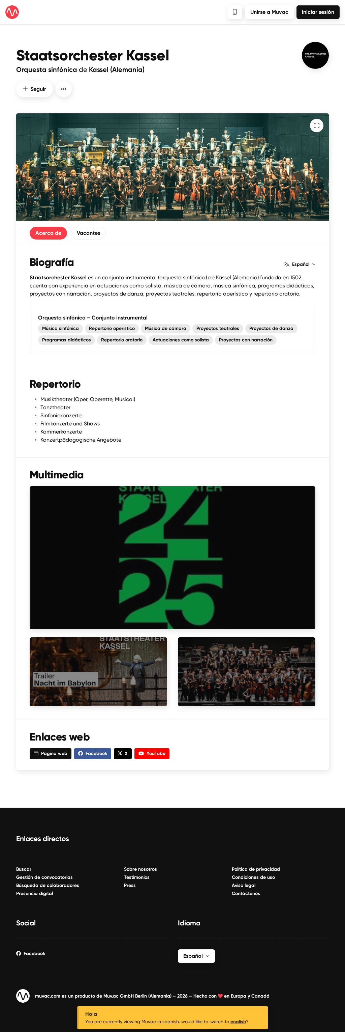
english (238, 1022)
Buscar (23, 869)
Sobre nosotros (140, 869)
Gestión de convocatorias (44, 877)
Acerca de (48, 233)
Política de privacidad (256, 869)
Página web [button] (54, 753)
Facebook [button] (96, 753)
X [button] (126, 753)
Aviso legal (243, 885)
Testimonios (137, 877)
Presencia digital (34, 893)
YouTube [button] (156, 753)
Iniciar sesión (318, 12)
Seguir (38, 89)
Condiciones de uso (253, 877)
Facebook (34, 953)
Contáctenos (246, 893)
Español (300, 264)
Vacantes (88, 233)
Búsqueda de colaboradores (47, 885)
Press (130, 885)
